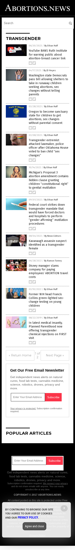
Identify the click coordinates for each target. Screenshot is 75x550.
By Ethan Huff (51, 45)
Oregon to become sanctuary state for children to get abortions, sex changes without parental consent (48, 117)
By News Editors (52, 236)
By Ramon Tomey (53, 260)
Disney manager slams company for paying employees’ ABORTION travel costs (48, 271)
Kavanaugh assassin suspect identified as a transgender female (47, 244)
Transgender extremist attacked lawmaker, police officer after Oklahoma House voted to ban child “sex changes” (48, 147)
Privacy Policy (28, 517)
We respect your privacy (55, 483)
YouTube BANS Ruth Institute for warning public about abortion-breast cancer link (48, 54)
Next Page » (55, 355)
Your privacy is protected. (23, 408)
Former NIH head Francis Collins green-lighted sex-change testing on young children (46, 299)
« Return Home (20, 355)
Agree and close (34, 526)
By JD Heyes (50, 70)
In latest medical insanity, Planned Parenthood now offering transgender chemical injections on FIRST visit (47, 330)
